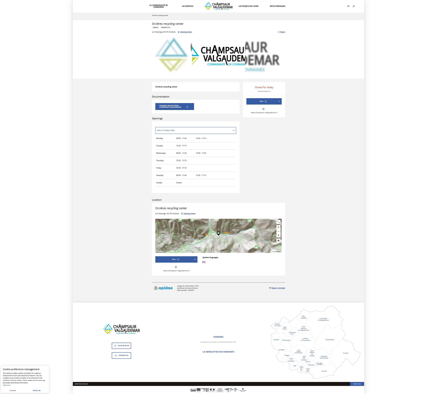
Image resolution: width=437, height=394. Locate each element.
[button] (353, 6)
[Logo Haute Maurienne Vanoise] (121, 329)
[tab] (193, 130)
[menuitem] (159, 6)
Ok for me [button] (37, 390)
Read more (7, 385)
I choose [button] (13, 390)
